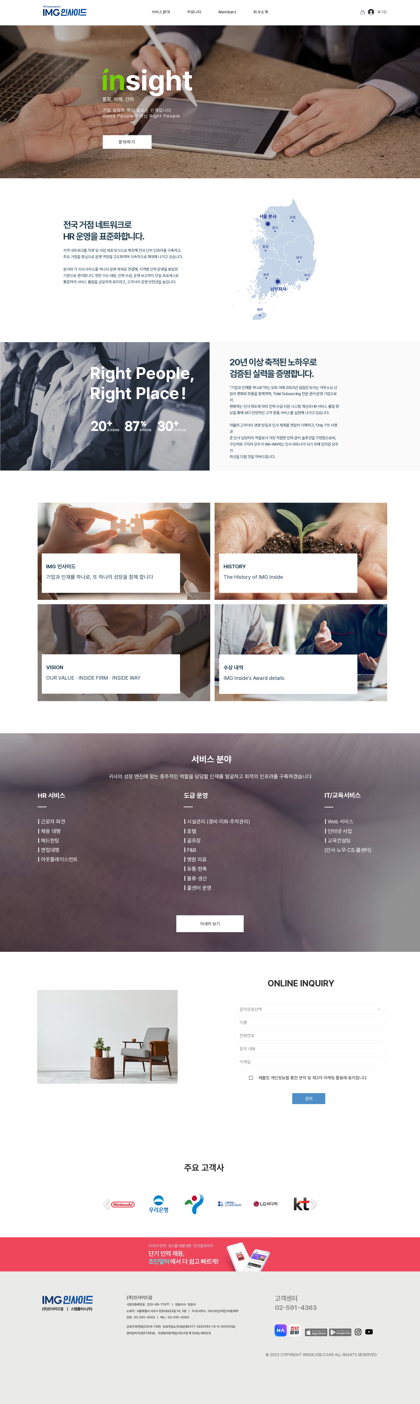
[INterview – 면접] (211, 105)
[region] (197, 237)
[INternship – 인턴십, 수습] (215, 105)
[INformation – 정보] (191, 105)
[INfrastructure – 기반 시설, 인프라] (195, 105)
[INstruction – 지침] (207, 105)
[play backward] (107, 1204)
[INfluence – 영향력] (187, 105)
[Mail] (362, 12)
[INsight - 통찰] (175, 105)
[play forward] (313, 1204)
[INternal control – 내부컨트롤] (219, 105)
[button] (160, 11)
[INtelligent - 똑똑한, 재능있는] (179, 105)
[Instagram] (358, 1331)
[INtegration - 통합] (199, 105)
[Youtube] (369, 1331)
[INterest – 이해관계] (203, 105)
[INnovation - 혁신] (183, 105)
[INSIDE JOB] (223, 105)
